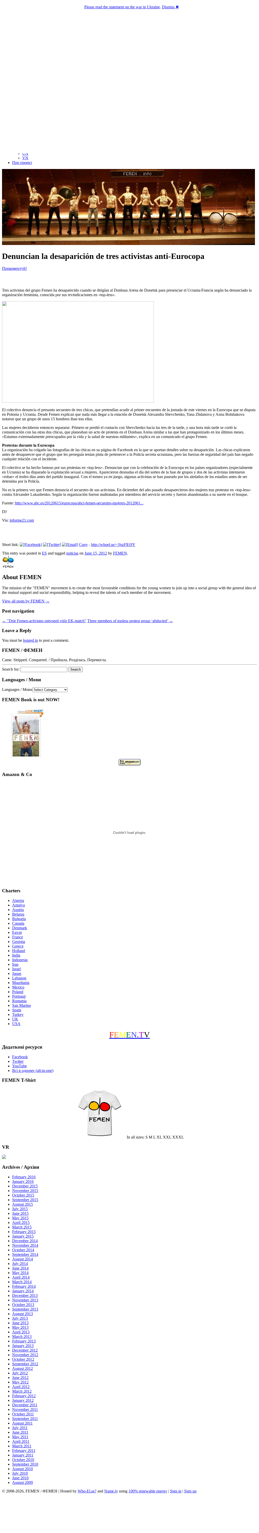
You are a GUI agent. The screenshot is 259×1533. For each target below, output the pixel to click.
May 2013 (20, 1327)
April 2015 (21, 1222)
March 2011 (21, 1446)
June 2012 (20, 1377)
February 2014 (24, 1286)
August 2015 (22, 1204)
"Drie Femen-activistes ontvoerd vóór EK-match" (44, 621)
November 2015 (25, 1190)
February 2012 (24, 1396)
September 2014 (25, 1254)
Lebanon (19, 978)
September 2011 (25, 1418)
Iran (15, 964)
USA (16, 1023)
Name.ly (111, 1491)
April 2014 (21, 1277)
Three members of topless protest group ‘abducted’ (130, 621)
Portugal (19, 996)
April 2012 (21, 1387)
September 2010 (25, 1464)
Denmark (19, 928)
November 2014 (25, 1245)
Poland (17, 992)
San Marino (21, 1005)
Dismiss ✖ (170, 7)
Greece (18, 946)
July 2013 (20, 1318)
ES (44, 553)
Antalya (18, 905)
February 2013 (24, 1341)
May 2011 (20, 1437)
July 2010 (20, 1473)
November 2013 (25, 1300)
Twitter (18, 1061)
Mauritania (20, 982)
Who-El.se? (87, 1491)
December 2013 (25, 1295)
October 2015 (23, 1195)
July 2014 (20, 1263)
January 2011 (22, 1455)
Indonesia (20, 960)
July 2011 (20, 1428)
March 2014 (22, 1282)
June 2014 (20, 1268)
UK (15, 1019)
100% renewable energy (147, 1491)
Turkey (18, 1014)
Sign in (175, 1491)
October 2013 (23, 1304)
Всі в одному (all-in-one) (32, 1070)
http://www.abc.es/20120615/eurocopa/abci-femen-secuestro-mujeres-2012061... (79, 503)
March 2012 (22, 1391)
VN (25, 158)
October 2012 (23, 1359)
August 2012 (22, 1368)
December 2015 (25, 1186)
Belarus (18, 914)
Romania (19, 1001)
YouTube (19, 1066)
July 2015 (20, 1209)
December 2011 (24, 1405)
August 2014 (22, 1259)
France (17, 937)
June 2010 (20, 1478)
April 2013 (21, 1332)
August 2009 (22, 1482)
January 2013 (23, 1345)
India (16, 955)
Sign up (190, 1491)
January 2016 (23, 1181)
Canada (18, 923)
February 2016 (24, 1177)
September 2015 (25, 1200)
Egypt (17, 932)
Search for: (10, 669)
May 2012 (20, 1382)
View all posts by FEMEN (26, 601)
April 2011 (20, 1441)
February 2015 (24, 1231)
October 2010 (23, 1460)
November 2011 (25, 1409)
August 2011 (22, 1423)
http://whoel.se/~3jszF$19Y (113, 544)
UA (25, 153)
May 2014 (20, 1273)
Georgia (18, 941)
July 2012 (20, 1373)
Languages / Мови (17, 689)
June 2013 (20, 1323)
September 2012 (25, 1364)
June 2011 (20, 1432)
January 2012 (23, 1400)
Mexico (18, 987)
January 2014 (23, 1291)
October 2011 (23, 1414)
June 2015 (20, 1213)
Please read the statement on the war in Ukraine (122, 7)
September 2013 (25, 1309)
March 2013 (22, 1336)
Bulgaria (19, 919)
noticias (72, 553)
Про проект (22, 162)
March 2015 (22, 1227)
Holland (18, 951)
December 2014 (25, 1241)
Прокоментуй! (14, 268)
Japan (16, 973)
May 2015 (20, 1218)
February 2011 (23, 1450)
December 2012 (25, 1350)
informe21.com (22, 520)
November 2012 (25, 1355)
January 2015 (23, 1236)
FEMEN (120, 553)
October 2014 (23, 1250)
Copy (83, 544)
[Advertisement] (129, 1514)
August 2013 (22, 1314)
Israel (16, 969)
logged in (30, 640)
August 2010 (22, 1469)
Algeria (18, 900)
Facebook (20, 1057)
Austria (18, 909)
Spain (16, 1010)
